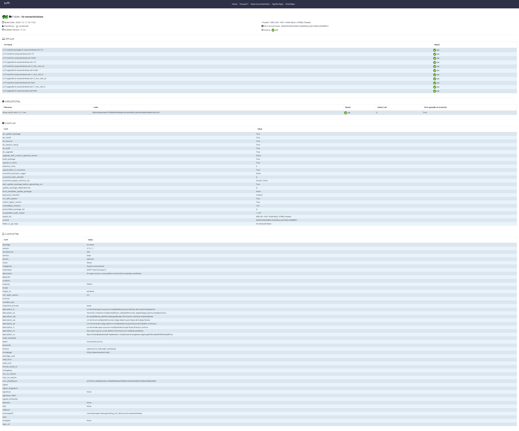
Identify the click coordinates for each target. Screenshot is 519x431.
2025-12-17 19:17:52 (26, 22)
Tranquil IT (243, 4)
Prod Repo (290, 4)
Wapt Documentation (260, 4)
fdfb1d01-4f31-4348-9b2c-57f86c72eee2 (290, 22)
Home (234, 4)
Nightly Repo (277, 4)
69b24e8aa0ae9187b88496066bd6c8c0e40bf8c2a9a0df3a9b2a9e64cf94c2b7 (126, 112)
